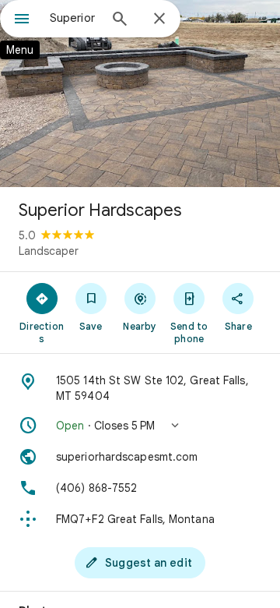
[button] (140, 425)
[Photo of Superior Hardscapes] (140, 93)
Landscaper (49, 251)
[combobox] (74, 18)
